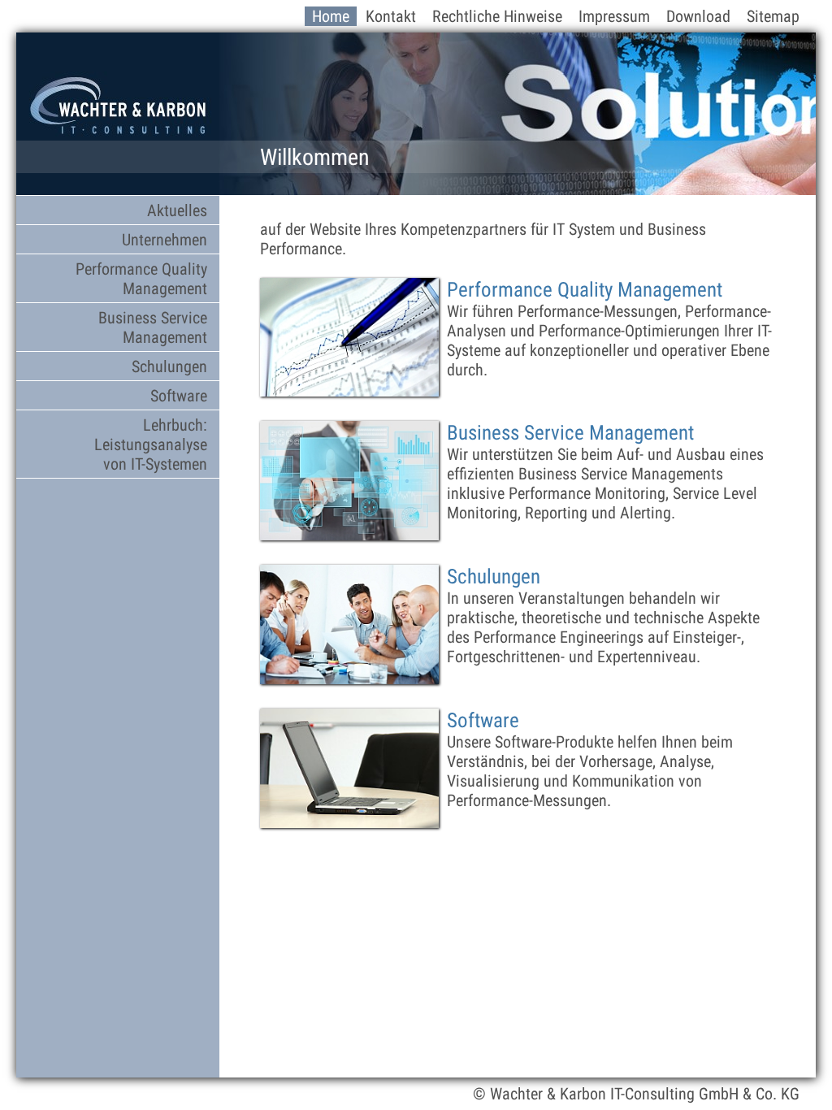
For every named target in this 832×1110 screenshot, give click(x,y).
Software (178, 395)
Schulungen (169, 366)
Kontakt (391, 16)
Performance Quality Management (141, 278)
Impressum (614, 16)
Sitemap (773, 16)
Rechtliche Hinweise (497, 16)
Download (698, 16)
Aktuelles (177, 210)
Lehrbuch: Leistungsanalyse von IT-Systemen (150, 444)
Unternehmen (164, 239)
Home (330, 16)
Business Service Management (152, 327)
